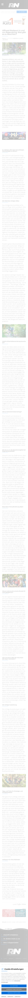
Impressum (3, 996)
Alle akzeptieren (14, 986)
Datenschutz (10, 996)
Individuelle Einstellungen (14, 993)
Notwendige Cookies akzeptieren (14, 989)
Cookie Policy (18, 996)
